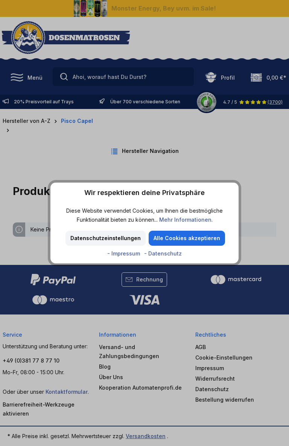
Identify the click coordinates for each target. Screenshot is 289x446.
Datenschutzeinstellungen (105, 238)
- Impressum (124, 253)
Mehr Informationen (185, 219)
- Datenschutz (163, 253)
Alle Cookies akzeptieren (187, 238)
